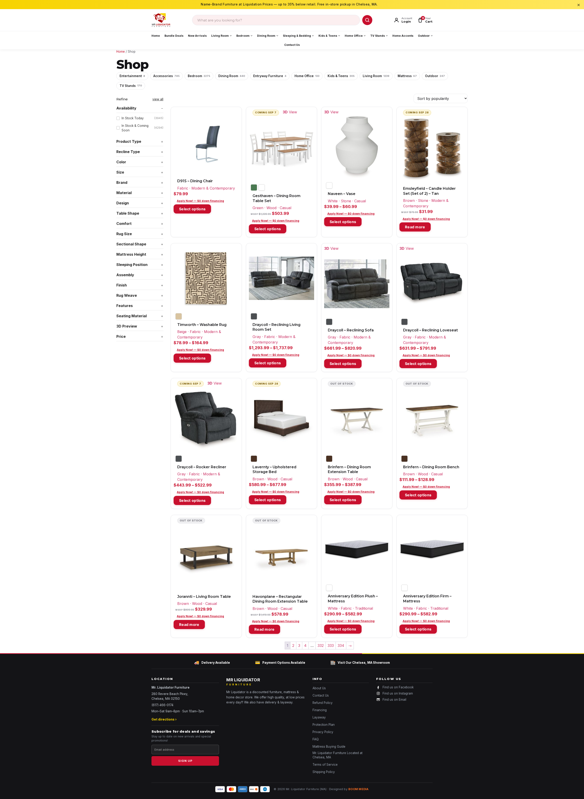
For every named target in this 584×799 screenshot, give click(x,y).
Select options (192, 209)
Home (155, 35)
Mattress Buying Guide (329, 746)
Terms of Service (325, 764)
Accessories (166, 76)
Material (124, 192)
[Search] (367, 20)
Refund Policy (323, 703)
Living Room (220, 35)
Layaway (319, 717)
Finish (121, 285)
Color (121, 162)
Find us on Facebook (398, 687)
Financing (320, 710)
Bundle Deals (173, 35)
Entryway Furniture (269, 76)
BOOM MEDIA (358, 789)
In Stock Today (142, 118)
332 (321, 645)
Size (120, 172)
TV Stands (377, 35)
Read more (415, 227)
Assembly (125, 275)
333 (331, 645)
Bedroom (243, 35)
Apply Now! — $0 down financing (200, 201)
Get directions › (164, 719)
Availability (126, 108)
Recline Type (128, 151)
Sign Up (185, 761)
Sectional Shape (131, 244)
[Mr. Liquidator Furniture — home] (161, 20)
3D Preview (126, 326)
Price (121, 336)
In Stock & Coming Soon (142, 128)
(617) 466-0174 (162, 705)
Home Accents (402, 35)
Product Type (128, 141)
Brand (121, 182)
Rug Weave (126, 295)
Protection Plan (324, 724)
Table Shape (127, 213)
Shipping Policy (324, 772)
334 (341, 645)
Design (122, 203)
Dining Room (266, 35)
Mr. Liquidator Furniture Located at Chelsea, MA (337, 755)
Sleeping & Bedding (297, 35)
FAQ (316, 739)
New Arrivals (197, 35)
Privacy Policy (323, 732)
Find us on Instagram (398, 693)
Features (124, 305)
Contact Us (292, 45)
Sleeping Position (132, 264)
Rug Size (124, 234)
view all (157, 99)
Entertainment (132, 76)
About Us (319, 688)
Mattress (407, 76)
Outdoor (424, 35)
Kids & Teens (327, 35)
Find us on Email (394, 699)
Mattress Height (131, 254)
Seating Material (131, 316)
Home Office (354, 35)
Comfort (124, 223)
